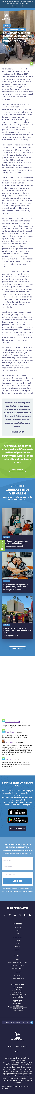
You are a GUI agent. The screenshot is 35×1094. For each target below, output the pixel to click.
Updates (6, 537)
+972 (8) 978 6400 (18, 1008)
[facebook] (19, 63)
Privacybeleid (8, 1046)
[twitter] (22, 63)
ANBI (16, 1051)
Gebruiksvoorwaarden (22, 1046)
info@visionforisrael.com (18, 994)
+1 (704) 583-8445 (18, 996)
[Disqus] (17, 690)
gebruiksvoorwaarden (10, 891)
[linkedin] (26, 63)
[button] (31, 16)
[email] (15, 63)
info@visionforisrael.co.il (18, 1007)
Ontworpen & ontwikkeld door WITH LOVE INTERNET (15, 1087)
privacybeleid (28, 891)
